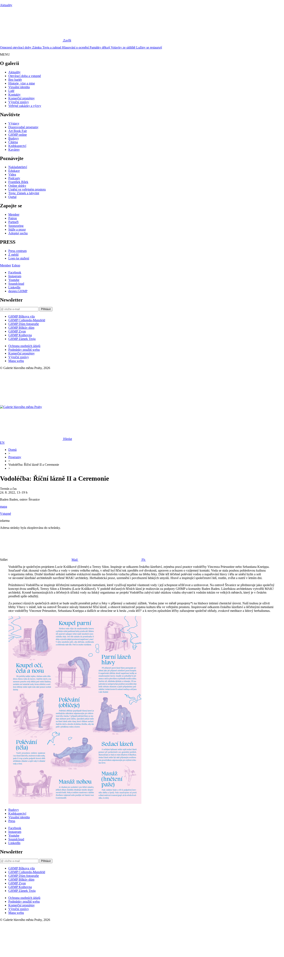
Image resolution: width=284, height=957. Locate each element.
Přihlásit (46, 309)
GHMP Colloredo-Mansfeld (26, 320)
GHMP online (17, 134)
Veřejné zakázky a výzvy (24, 106)
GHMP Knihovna (20, 335)
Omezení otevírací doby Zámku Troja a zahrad (31, 47)
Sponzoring (15, 225)
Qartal (12, 197)
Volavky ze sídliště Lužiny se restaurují (136, 47)
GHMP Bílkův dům (21, 327)
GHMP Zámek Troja (22, 339)
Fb (144, 559)
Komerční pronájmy (21, 98)
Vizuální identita (19, 87)
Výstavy (13, 123)
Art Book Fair (17, 131)
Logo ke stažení (18, 258)
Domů (12, 449)
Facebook (14, 272)
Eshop (16, 265)
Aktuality (6, 5)
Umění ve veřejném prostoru (27, 189)
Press (11, 821)
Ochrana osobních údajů (24, 346)
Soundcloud (16, 283)
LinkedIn (14, 287)
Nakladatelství (17, 167)
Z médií (13, 254)
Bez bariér (15, 79)
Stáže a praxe (17, 229)
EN (2, 442)
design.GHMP (17, 291)
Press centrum (17, 251)
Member (13, 214)
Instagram (14, 276)
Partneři (13, 222)
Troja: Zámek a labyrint (23, 193)
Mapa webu (16, 361)
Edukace (14, 170)
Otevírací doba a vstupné (24, 76)
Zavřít (67, 40)
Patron (12, 218)
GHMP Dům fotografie (23, 324)
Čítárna (13, 142)
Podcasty (14, 178)
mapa (3, 506)
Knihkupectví (17, 146)
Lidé (11, 91)
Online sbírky (17, 185)
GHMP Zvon (17, 331)
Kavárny (14, 149)
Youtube (13, 280)
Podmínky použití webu (24, 349)
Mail (75, 559)
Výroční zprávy (18, 102)
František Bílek (18, 182)
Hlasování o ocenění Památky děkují (86, 47)
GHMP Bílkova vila (21, 316)
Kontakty (14, 94)
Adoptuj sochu (18, 233)
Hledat (67, 439)
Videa (12, 174)
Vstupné (5, 513)
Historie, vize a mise (21, 83)
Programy (14, 457)
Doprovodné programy (23, 127)
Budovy (13, 138)
